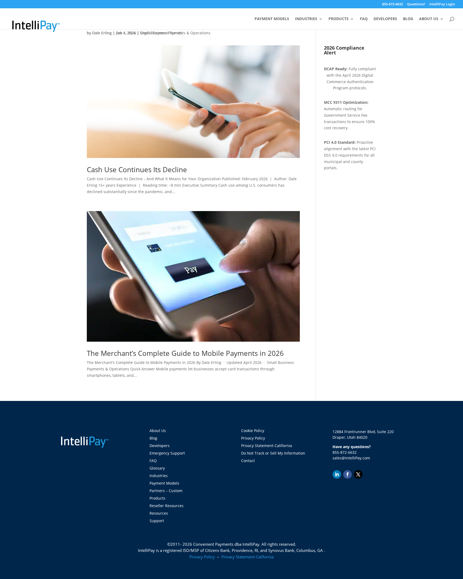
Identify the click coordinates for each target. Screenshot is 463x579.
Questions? (416, 4)
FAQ (364, 19)
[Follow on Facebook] (347, 474)
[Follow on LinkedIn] (337, 474)
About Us (428, 19)
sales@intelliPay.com (351, 457)
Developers (385, 19)
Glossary (157, 468)
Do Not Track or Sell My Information (273, 453)
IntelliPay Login (442, 4)
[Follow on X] (358, 474)
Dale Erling (102, 32)
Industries (306, 19)
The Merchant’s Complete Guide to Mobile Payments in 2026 (185, 353)
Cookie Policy (252, 430)
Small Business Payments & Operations (175, 32)
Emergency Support (167, 453)
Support (157, 520)
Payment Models (272, 19)
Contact (248, 460)
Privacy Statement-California (267, 445)
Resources (159, 513)
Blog (408, 19)
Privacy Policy (253, 438)
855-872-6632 (392, 4)
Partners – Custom (166, 490)
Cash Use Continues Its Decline (137, 169)
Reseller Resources (167, 505)
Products (338, 19)
